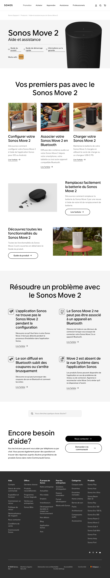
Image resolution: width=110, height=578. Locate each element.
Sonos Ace (92, 488)
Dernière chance (30, 484)
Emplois (43, 499)
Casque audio (77, 484)
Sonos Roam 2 (93, 518)
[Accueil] (8, 5)
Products (24, 15)
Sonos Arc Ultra (94, 492)
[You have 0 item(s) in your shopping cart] (105, 5)
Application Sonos (44, 526)
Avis (41, 531)
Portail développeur (61, 500)
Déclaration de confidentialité (48, 567)
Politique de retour (13, 508)
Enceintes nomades (76, 493)
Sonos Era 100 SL (95, 511)
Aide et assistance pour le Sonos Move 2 (43, 15)
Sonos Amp (92, 538)
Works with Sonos (63, 505)
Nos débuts (44, 517)
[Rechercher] (100, 5)
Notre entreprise (46, 487)
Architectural (77, 511)
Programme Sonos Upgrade (30, 496)
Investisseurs (45, 503)
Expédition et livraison (13, 496)
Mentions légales (26, 567)
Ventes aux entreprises (28, 502)
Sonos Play (92, 484)
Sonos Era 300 (93, 515)
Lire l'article (76, 212)
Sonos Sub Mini (94, 530)
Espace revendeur (60, 494)
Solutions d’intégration (61, 488)
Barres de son (77, 503)
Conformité (82, 567)
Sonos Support (13, 15)
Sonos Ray (92, 503)
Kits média (44, 495)
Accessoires (77, 521)
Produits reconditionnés (30, 489)
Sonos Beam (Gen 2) (93, 497)
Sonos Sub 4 (93, 526)
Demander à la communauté (81, 448)
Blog (42, 521)
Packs (74, 507)
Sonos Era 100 (93, 507)
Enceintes (76, 488)
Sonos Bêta (28, 507)
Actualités (44, 491)
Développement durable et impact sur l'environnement (46, 510)
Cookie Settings (58, 569)
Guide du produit (21, 255)
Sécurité (23, 569)
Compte (11, 484)
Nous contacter (82, 439)
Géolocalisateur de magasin (14, 514)
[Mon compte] (96, 5)
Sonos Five (92, 534)
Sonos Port (92, 542)
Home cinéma (77, 499)
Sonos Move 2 (93, 522)
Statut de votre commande (14, 489)
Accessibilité (68, 567)
